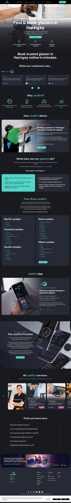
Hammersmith (44, 249)
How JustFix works (51, 480)
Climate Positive (51, 476)
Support (38, 480)
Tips (49, 474)
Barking (42, 222)
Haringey (8, 226)
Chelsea (15, 236)
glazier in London (44, 166)
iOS (58, 474)
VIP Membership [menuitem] (19, 2)
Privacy (38, 474)
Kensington (8, 236)
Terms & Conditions (40, 476)
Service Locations (51, 478)
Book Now (62, 2)
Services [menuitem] (26, 2)
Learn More (31, 407)
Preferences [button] (5, 499)
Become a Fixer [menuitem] (49, 2)
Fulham (51, 249)
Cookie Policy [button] (25, 498)
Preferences (48, 499)
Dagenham (48, 222)
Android (59, 476)
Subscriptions (39, 478)
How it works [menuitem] (32, 2)
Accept (65, 499)
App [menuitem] (38, 2)
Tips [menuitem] (43, 2)
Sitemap (38, 484)
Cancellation (39, 482)
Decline (57, 499)
